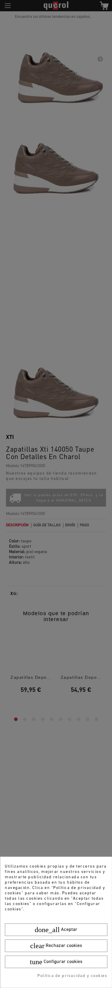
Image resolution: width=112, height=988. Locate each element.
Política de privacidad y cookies (72, 976)
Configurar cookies (56, 962)
